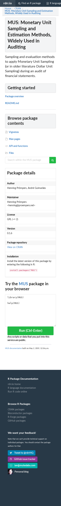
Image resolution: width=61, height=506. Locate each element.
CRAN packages (16, 409)
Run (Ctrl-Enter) (30, 330)
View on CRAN (15, 247)
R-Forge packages (17, 417)
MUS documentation (13, 348)
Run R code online (17, 392)
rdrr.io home (14, 384)
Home (8, 8)
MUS (23, 284)
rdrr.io (7, 3)
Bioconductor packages (20, 413)
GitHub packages (17, 421)
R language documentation (22, 388)
